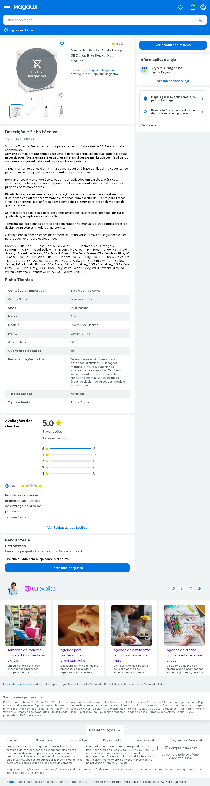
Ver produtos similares (173, 45)
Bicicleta (155, 708)
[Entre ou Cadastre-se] (203, 7)
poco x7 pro (33, 705)
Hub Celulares (92, 702)
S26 (53, 702)
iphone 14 (159, 702)
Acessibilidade (146, 740)
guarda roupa (88, 712)
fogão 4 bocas (137, 712)
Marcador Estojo (155, 684)
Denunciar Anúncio (153, 125)
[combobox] (105, 20)
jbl (182, 708)
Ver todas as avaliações (67, 528)
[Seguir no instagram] (190, 588)
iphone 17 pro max (138, 705)
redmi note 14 (195, 708)
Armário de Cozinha (162, 712)
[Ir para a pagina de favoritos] (180, 7)
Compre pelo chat (183, 748)
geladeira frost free (112, 712)
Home (10, 781)
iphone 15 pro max (164, 705)
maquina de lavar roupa (33, 712)
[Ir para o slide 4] (42, 99)
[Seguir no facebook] (181, 588)
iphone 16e (10, 708)
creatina (69, 705)
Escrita (37, 781)
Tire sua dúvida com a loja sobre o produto (37, 559)
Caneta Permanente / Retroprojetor (82, 781)
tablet (142, 708)
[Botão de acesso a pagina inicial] (93, 7)
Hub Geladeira (113, 702)
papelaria (24, 781)
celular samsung (189, 705)
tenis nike (9, 712)
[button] (200, 20)
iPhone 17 (27, 702)
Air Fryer (180, 702)
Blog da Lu (13, 740)
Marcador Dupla (133, 684)
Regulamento (112, 740)
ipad (74, 712)
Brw (73, 316)
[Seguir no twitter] (173, 588)
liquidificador (60, 712)
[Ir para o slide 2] (35, 99)
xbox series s (28, 708)
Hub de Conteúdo (69, 702)
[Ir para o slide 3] (38, 99)
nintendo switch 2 (78, 708)
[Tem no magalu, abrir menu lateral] (6, 6)
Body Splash (170, 708)
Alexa (180, 712)
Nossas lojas (44, 740)
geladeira (18, 705)
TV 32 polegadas (30, 715)
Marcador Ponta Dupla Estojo (47, 684)
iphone (57, 705)
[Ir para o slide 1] (31, 99)
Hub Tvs (130, 702)
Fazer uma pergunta (67, 568)
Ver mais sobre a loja (173, 81)
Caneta (50, 781)
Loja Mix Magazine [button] (102, 70)
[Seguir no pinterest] (199, 588)
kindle (119, 705)
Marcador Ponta (78, 684)
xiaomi (43, 708)
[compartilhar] (60, 95)
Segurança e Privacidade (187, 740)
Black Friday (10, 702)
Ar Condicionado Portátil (120, 708)
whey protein (86, 705)
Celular (97, 708)
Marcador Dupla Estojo (105, 684)
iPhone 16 (42, 702)
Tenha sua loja (77, 740)
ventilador (57, 708)
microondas (105, 705)
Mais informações (102, 730)
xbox (47, 705)
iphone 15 (144, 702)
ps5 (170, 702)
